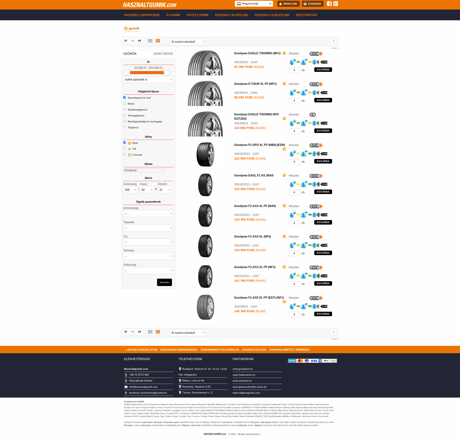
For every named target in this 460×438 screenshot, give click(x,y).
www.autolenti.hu (242, 380)
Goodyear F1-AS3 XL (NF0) (252, 236)
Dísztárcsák (306, 15)
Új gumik (173, 15)
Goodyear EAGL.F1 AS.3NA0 (253, 175)
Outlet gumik (198, 15)
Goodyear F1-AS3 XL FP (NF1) (254, 267)
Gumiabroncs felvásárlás (220, 349)
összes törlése (163, 53)
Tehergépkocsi (136, 115)
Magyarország (249, 3)
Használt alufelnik (231, 15)
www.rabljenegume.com (246, 392)
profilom (290, 3)
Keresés (164, 282)
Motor (131, 103)
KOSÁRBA (323, 69)
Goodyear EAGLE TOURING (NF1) (257, 53)
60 (139, 40)
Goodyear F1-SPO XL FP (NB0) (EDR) (259, 144)
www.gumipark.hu (243, 368)
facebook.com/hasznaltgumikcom (148, 392)
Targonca (133, 127)
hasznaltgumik (149, 4)
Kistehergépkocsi (137, 109)
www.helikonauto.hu (244, 374)
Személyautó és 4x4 (139, 97)
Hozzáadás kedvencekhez (178, 349)
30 (132, 40)
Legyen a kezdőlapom (141, 349)
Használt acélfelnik (272, 15)
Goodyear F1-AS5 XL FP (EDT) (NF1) (259, 297)
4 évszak (136, 154)
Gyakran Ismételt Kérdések (289, 349)
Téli (133, 148)
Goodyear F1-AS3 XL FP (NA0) (255, 206)
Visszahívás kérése (140, 380)
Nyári (134, 142)
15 (125, 40)
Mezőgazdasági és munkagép (145, 121)
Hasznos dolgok (254, 349)
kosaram (314, 3)
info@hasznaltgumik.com (143, 386)
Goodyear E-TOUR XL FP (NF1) (255, 83)
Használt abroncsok (142, 15)
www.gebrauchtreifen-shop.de (250, 386)
